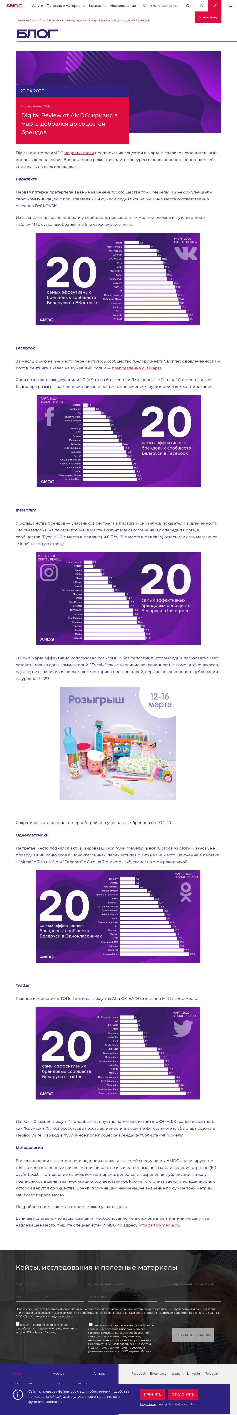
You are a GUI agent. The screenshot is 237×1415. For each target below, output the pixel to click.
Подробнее (148, 1404)
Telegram (212, 1373)
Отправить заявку (193, 1335)
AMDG (14, 5)
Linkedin (193, 1373)
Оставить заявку (208, 17)
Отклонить (183, 1394)
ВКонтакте (158, 1373)
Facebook (138, 1373)
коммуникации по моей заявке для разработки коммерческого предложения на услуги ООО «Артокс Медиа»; (47, 1328)
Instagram (176, 1373)
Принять (152, 1394)
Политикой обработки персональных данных (188, 1312)
